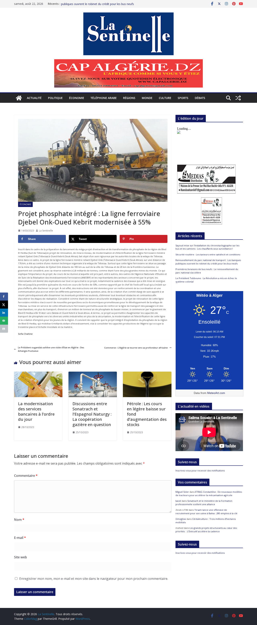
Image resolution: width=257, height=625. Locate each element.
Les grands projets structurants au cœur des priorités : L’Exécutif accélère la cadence (206, 529)
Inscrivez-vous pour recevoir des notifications (200, 470)
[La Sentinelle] (19, 98)
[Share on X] (4, 305)
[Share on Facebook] (4, 297)
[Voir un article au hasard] (238, 98)
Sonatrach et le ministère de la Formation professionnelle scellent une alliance (203, 502)
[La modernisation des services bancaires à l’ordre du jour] (38, 373)
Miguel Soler (182, 491)
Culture (165, 98)
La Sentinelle (46, 230)
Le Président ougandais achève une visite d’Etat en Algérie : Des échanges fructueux (51, 349)
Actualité (34, 98)
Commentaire (26, 475)
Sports (183, 98)
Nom (19, 519)
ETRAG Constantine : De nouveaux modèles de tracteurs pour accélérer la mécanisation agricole (208, 493)
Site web (20, 557)
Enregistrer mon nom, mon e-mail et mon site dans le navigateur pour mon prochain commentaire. (93, 578)
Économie (76, 98)
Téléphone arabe (104, 98)
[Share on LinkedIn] (4, 313)
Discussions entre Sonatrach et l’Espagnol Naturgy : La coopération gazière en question (91, 414)
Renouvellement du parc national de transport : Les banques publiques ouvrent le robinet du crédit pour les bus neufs (100, 6)
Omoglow (180, 518)
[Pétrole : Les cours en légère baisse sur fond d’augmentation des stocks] (147, 373)
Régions (129, 98)
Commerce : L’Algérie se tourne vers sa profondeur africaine (136, 347)
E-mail (20, 537)
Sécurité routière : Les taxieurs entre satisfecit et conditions (207, 254)
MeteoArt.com (216, 393)
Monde (147, 98)
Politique (55, 98)
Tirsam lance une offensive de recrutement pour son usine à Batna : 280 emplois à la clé (206, 511)
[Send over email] (4, 321)
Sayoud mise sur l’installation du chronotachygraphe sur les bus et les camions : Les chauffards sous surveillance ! (207, 247)
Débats (200, 98)
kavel (178, 500)
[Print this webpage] (4, 329)
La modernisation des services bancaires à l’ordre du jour (36, 411)
